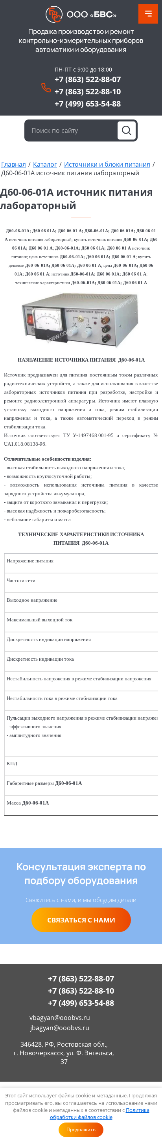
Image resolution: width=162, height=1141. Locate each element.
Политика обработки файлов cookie (99, 1113)
